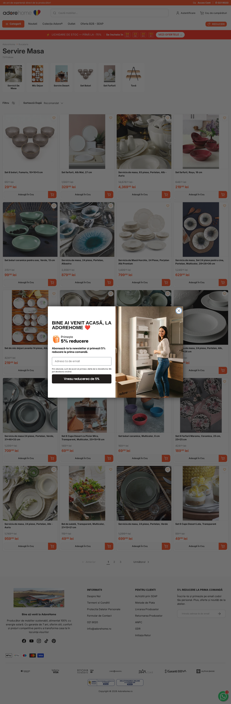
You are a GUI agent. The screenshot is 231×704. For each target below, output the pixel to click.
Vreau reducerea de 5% (81, 379)
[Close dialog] (179, 311)
